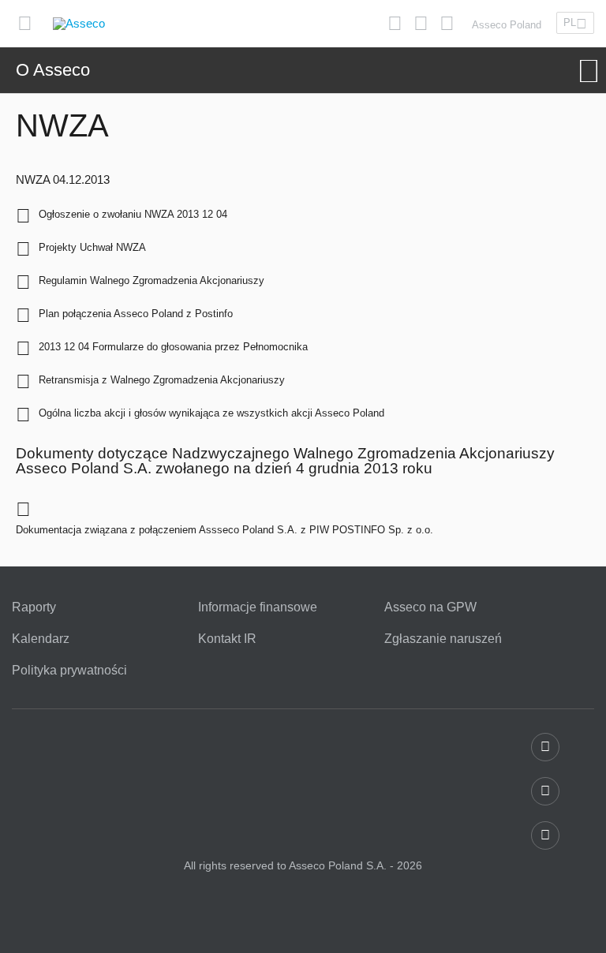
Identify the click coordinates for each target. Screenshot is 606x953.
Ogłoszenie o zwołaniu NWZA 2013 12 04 (133, 214)
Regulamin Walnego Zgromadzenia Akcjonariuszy (151, 280)
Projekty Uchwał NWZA (92, 247)
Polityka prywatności (69, 670)
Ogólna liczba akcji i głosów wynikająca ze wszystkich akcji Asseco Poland (211, 413)
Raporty (34, 607)
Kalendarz (40, 639)
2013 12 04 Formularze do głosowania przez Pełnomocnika (173, 347)
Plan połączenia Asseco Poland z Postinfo (136, 314)
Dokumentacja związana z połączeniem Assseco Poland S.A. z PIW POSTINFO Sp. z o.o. (224, 530)
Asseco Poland (506, 25)
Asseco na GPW (430, 607)
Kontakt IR (227, 639)
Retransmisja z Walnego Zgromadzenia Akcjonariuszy (162, 380)
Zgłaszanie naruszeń (443, 639)
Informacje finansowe (257, 607)
